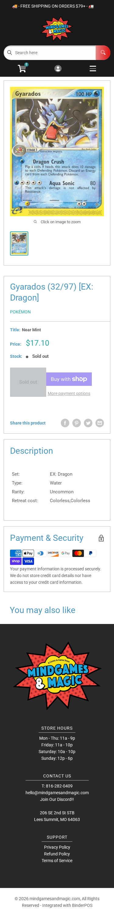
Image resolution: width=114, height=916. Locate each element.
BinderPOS (82, 905)
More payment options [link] (69, 393)
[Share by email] (99, 423)
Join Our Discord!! (57, 799)
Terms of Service (57, 860)
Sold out (28, 382)
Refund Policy (57, 853)
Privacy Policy (57, 847)
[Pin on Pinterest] (76, 423)
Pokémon (20, 311)
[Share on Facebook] (65, 423)
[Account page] (57, 69)
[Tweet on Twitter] (88, 423)
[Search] (103, 52)
